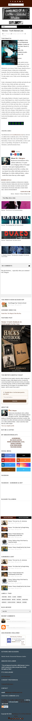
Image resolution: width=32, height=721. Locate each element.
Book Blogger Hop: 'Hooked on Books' (17, 303)
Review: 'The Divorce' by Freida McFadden (12, 210)
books (9, 596)
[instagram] (13, 1)
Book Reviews (8, 517)
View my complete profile (7, 425)
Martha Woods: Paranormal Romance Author (13, 656)
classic (14, 596)
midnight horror (6, 599)
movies (13, 599)
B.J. (13, 639)
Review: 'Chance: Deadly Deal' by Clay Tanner (19, 547)
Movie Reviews (24, 517)
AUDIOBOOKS (16, 438)
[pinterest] (17, 1)
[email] (20, 1)
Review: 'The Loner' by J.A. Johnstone (17, 521)
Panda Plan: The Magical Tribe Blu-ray (11, 313)
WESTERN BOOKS (16, 447)
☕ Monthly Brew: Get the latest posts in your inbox (13, 393)
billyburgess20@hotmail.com (13, 692)
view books (23, 644)
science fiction (11, 602)
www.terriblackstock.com (16, 134)
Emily (7, 625)
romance (4, 602)
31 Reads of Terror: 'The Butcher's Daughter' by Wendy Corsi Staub (15, 256)
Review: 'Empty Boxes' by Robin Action (11, 240)
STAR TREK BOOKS (16, 445)
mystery (4, 35)
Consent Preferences (7, 684)
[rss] (22, 1)
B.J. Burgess (13, 410)
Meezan (8, 619)
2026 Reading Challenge (16, 636)
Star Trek (4, 596)
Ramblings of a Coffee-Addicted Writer (12, 700)
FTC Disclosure (5, 676)
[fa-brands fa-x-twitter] (9, 718)
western (24, 602)
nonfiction (25, 599)
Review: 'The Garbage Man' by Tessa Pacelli (12, 225)
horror (19, 596)
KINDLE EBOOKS (16, 443)
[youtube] (15, 1)
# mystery (18, 151)
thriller (19, 602)
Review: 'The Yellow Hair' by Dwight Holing (18, 527)
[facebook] (10, 1)
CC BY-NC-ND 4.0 (24, 702)
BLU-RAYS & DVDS (16, 440)
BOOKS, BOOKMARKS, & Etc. (16, 441)
